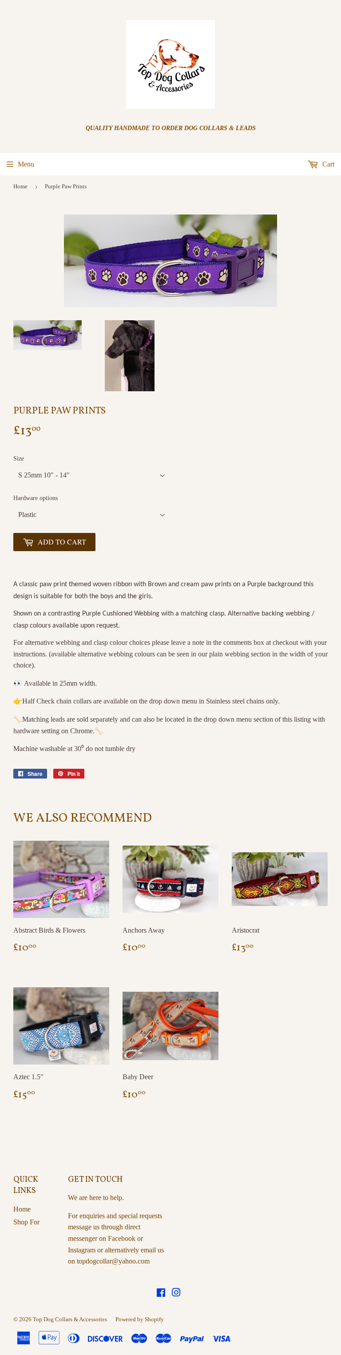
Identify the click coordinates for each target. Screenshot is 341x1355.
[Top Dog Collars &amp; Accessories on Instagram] (176, 1293)
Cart (327, 164)
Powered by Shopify (139, 1319)
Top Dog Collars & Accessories (70, 1319)
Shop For (26, 1222)
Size (18, 458)
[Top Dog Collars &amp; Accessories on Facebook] (161, 1293)
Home (20, 186)
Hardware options (35, 498)
